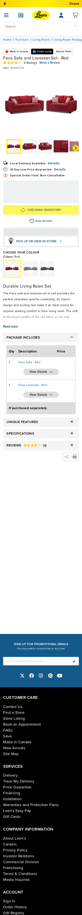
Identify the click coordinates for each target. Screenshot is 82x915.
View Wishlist (32, 221)
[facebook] (32, 676)
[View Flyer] (21, 15)
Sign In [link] (9, 901)
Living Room (41, 40)
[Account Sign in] (61, 15)
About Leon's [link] (14, 838)
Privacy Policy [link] (15, 850)
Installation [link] (12, 799)
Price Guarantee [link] (17, 787)
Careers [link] (10, 844)
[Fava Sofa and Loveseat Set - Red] (30, 268)
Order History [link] (15, 907)
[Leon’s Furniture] (41, 15)
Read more (10, 326)
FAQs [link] (7, 730)
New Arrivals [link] (14, 748)
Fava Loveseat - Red (33, 385)
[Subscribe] (74, 661)
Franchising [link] (13, 868)
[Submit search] (76, 26)
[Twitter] (22, 676)
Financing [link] (11, 793)
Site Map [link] (11, 754)
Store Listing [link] (14, 718)
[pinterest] (50, 676)
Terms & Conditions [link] (20, 873)
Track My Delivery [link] (18, 781)
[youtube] (60, 676)
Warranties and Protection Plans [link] (31, 805)
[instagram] (41, 676)
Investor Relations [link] (18, 856)
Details (54, 163)
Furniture (22, 40)
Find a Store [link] (13, 712)
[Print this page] (75, 457)
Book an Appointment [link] (22, 724)
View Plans (63, 201)
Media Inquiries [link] (16, 879)
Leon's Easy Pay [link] (17, 810)
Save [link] (7, 736)
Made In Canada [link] (17, 742)
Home (7, 40)
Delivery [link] (10, 775)
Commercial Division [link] (21, 862)
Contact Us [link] (12, 706)
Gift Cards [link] (11, 816)
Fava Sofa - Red (30, 362)
